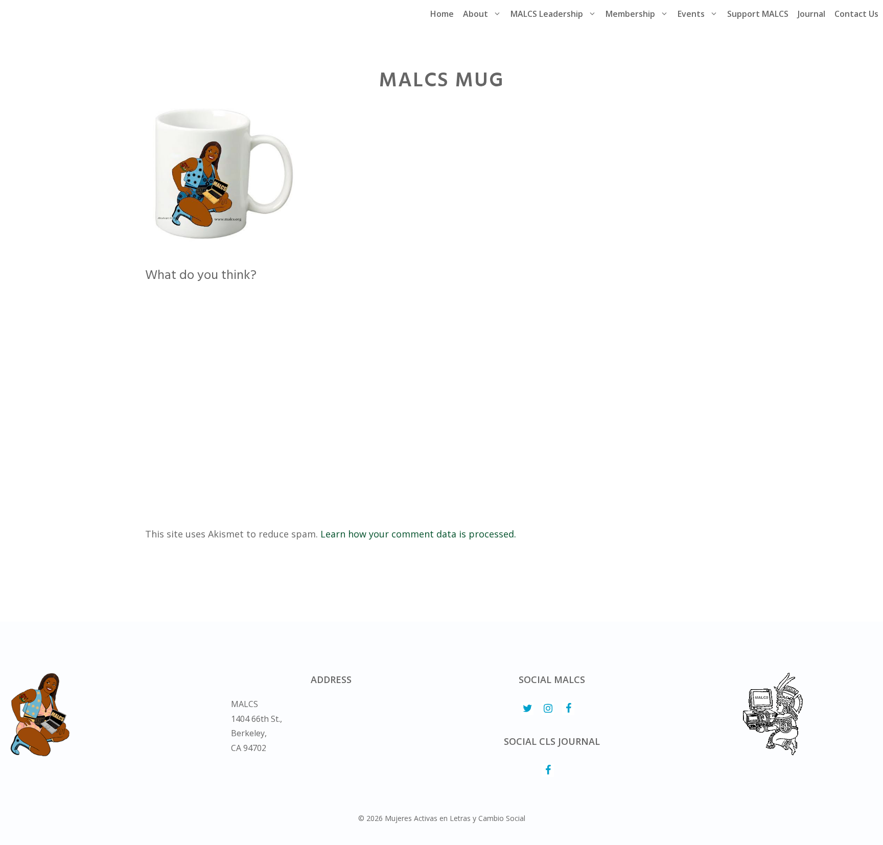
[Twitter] (527, 708)
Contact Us (856, 13)
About (475, 13)
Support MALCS (757, 13)
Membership (630, 13)
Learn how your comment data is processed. (418, 534)
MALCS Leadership (546, 13)
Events (691, 13)
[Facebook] (568, 708)
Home (442, 13)
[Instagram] (548, 708)
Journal (811, 13)
